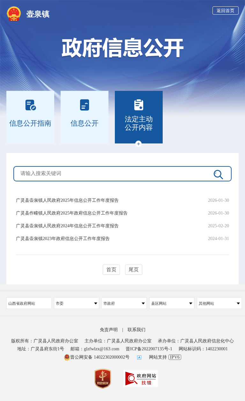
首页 (111, 269)
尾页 (134, 269)
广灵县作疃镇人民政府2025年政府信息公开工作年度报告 (72, 213)
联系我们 (136, 329)
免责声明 (109, 329)
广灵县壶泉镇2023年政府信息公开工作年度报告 (63, 238)
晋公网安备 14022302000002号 (100, 357)
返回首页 (225, 10)
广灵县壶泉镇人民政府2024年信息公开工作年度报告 (67, 225)
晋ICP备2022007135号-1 (149, 348)
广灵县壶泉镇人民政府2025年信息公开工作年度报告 (67, 200)
